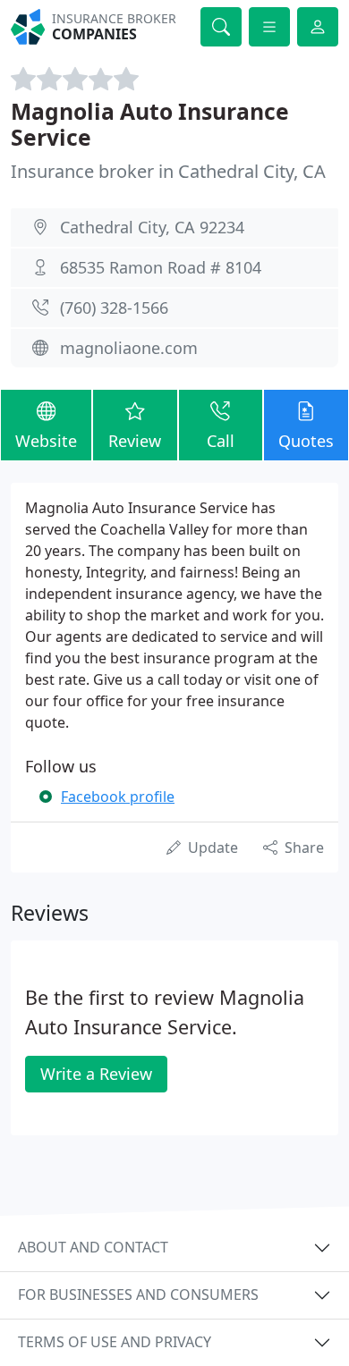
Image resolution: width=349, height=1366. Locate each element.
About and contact (93, 1247)
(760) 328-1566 (114, 307)
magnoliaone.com (129, 347)
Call (220, 440)
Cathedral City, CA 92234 (152, 227)
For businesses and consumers (138, 1294)
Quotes (306, 440)
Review (134, 440)
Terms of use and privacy (114, 1342)
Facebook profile (117, 796)
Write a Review (96, 1073)
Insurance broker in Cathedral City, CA (168, 171)
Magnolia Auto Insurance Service (150, 125)
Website (46, 440)
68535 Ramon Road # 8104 (160, 267)
